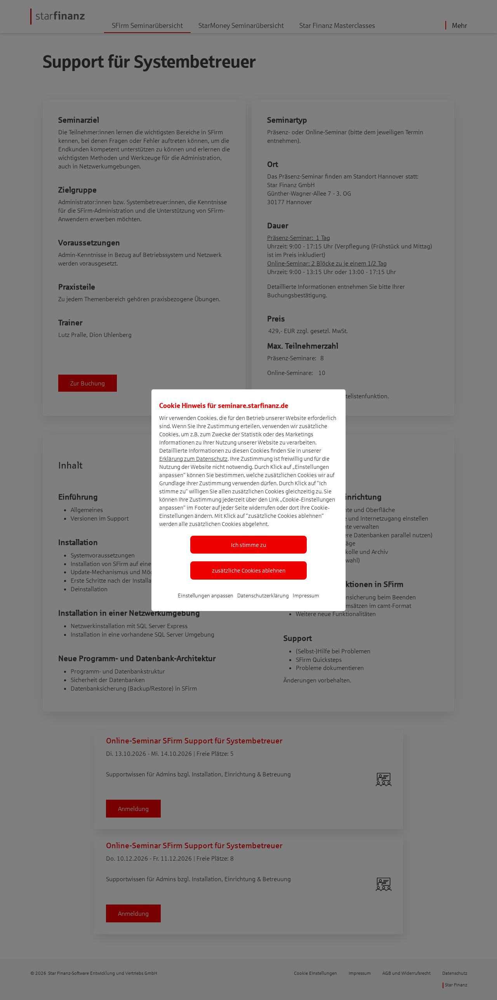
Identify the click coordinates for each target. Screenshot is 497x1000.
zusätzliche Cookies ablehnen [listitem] (248, 570)
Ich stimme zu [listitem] (248, 544)
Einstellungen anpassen (205, 595)
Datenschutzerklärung (263, 595)
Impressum (306, 595)
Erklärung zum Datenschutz (193, 458)
